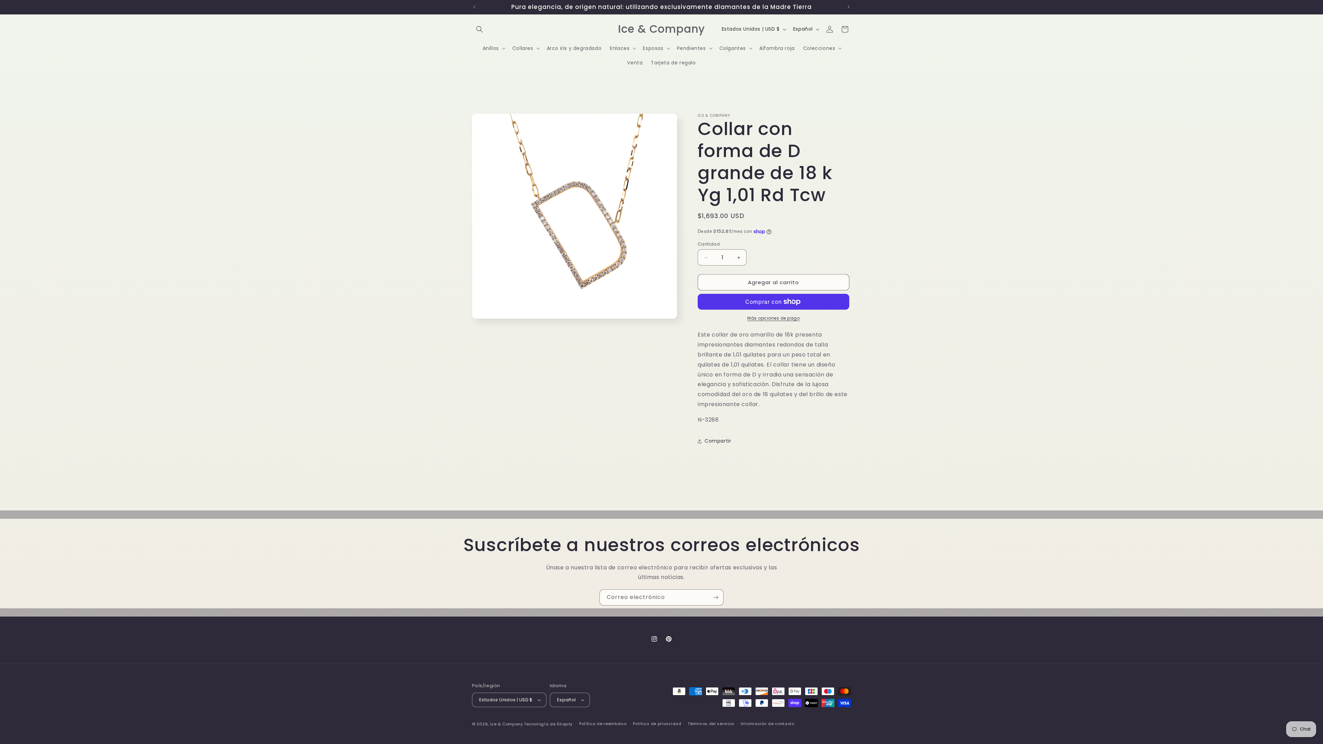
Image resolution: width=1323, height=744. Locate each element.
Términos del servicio (711, 723)
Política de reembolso (603, 723)
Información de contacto (767, 723)
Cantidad (709, 244)
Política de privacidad (657, 723)
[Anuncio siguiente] (848, 6)
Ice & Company (506, 724)
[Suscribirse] (715, 597)
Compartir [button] (718, 440)
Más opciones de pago (773, 318)
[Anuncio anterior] (474, 6)
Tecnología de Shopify (548, 724)
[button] (479, 29)
